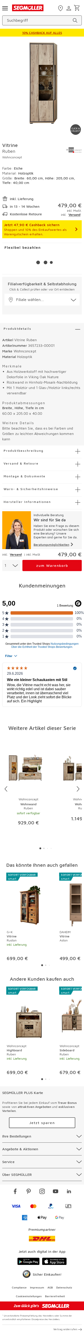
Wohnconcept (12, 157)
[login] (69, 8)
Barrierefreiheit (55, 1296)
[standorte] (61, 8)
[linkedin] (69, 1192)
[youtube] (55, 1192)
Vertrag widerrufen (65, 1329)
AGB (50, 1287)
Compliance (19, 1287)
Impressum (37, 1287)
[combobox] (11, 565)
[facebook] (15, 1192)
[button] (42, 300)
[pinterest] (28, 1192)
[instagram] (42, 1192)
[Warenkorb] (77, 8)
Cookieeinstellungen (29, 1296)
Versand (74, 214)
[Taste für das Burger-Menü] (5, 8)
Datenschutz (64, 1287)
